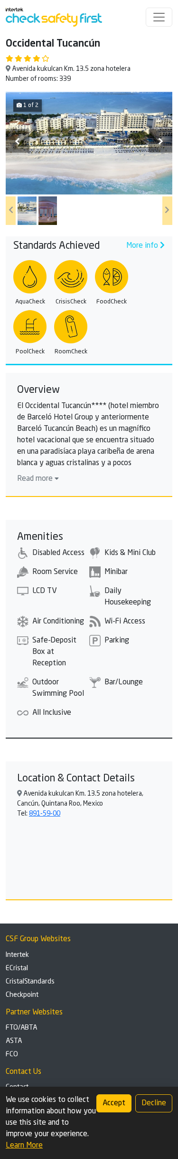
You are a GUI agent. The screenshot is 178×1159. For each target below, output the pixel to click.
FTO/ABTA (21, 1027)
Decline (153, 1103)
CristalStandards (30, 981)
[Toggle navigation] (159, 17)
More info (143, 246)
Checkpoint (22, 995)
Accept (114, 1103)
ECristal (17, 968)
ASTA (14, 1041)
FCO (12, 1054)
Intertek (17, 955)
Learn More (24, 1145)
